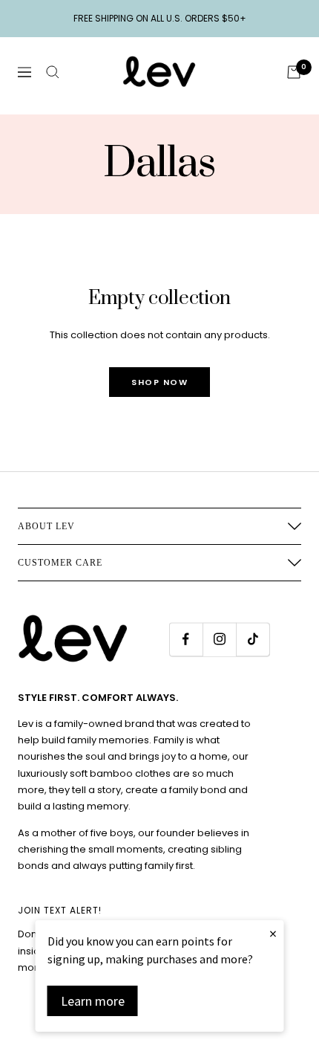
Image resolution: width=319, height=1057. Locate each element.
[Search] (52, 72)
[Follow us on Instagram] (219, 639)
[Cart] (293, 72)
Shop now (159, 382)
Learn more (93, 1000)
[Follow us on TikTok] (252, 639)
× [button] (273, 933)
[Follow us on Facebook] (186, 639)
